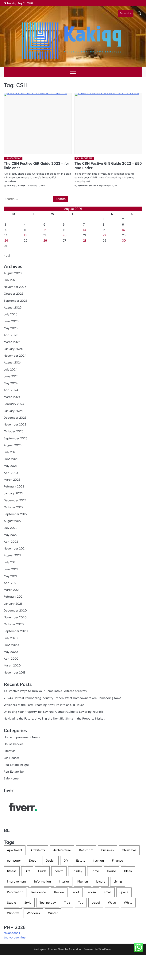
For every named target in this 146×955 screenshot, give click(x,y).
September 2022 (15, 514)
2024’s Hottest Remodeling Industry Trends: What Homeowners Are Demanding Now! (62, 698)
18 (25, 235)
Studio (11, 903)
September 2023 (15, 438)
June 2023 (11, 459)
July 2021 (10, 562)
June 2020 (11, 645)
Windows (33, 913)
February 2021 (13, 597)
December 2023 (15, 418)
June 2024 (11, 376)
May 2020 (11, 652)
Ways (112, 903)
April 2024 (11, 390)
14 (84, 230)
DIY (65, 861)
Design (50, 861)
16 (123, 230)
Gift (27, 871)
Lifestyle (9, 751)
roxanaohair (12, 933)
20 (65, 235)
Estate (80, 861)
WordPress (104, 949)
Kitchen (82, 881)
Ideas (128, 871)
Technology (48, 903)
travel (96, 903)
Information (42, 881)
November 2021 (14, 548)
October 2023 (13, 431)
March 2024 (12, 397)
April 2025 (11, 335)
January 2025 (13, 349)
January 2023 (13, 493)
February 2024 (14, 404)
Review (59, 892)
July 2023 (10, 452)
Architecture (62, 850)
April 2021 (10, 583)
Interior (64, 881)
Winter (53, 913)
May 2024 (10, 383)
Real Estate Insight (16, 765)
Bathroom (86, 850)
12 (44, 230)
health (59, 871)
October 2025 (13, 294)
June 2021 (11, 569)
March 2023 (12, 480)
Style (27, 903)
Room (91, 892)
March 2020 (12, 665)
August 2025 (12, 307)
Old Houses (12, 758)
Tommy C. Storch (16, 185)
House (111, 871)
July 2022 (10, 528)
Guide (42, 871)
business (107, 850)
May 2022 (10, 535)
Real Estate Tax (84, 158)
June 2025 (11, 321)
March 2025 (12, 342)
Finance (117, 861)
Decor (33, 861)
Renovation (15, 892)
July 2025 (10, 314)
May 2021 (10, 576)
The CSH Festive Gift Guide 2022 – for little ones (36, 165)
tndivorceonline (14, 937)
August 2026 (13, 273)
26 (45, 241)
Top (80, 903)
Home (94, 871)
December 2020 (15, 610)
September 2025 (15, 301)
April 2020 (11, 659)
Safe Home (11, 778)
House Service (13, 158)
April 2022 (11, 542)
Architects (37, 850)
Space (124, 892)
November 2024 (15, 356)
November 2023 (15, 424)
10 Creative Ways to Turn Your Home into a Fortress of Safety (45, 691)
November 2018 (14, 672)
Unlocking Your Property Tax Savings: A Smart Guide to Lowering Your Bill (53, 712)
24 (6, 241)
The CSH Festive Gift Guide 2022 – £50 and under (108, 165)
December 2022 (15, 500)
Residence (38, 892)
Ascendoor (75, 949)
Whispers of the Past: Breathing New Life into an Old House (44, 705)
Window (13, 913)
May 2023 (10, 466)
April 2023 (11, 473)
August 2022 (12, 521)
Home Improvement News (22, 737)
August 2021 (12, 555)
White (128, 903)
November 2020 (15, 617)
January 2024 (13, 411)
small (107, 892)
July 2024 (10, 369)
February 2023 (14, 486)
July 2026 (10, 280)
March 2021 (12, 590)
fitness (11, 871)
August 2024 (12, 362)
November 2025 (15, 287)
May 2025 (10, 328)
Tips (67, 903)
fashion (98, 861)
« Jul (7, 256)
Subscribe (126, 13)
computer (14, 861)
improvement (16, 881)
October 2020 (14, 624)
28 (85, 241)
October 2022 (13, 507)
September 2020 (16, 631)
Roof (75, 892)
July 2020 (11, 638)
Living (117, 881)
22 (104, 235)
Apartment (14, 850)
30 (124, 241)
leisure (100, 881)
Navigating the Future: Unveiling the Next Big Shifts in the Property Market (54, 718)
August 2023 (12, 445)
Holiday (76, 871)
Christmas (129, 850)
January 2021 (13, 604)
